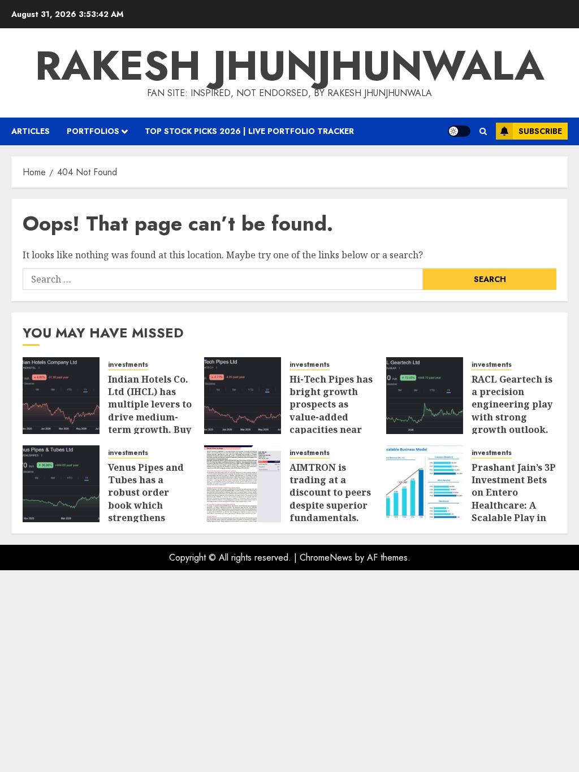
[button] (483, 131)
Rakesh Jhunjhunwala (290, 65)
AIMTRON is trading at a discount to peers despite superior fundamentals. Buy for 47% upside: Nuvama (330, 505)
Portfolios (93, 131)
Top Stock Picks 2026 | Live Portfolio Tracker (249, 131)
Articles (30, 131)
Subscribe (540, 131)
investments (128, 365)
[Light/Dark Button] (459, 131)
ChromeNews (326, 557)
